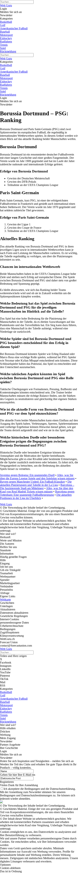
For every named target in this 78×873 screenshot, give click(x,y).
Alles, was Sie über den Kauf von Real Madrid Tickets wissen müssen (36, 490)
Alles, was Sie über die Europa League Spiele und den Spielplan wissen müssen (37, 477)
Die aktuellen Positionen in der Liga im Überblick (36, 496)
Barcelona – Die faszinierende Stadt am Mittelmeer (37, 486)
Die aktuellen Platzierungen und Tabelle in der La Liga (36, 483)
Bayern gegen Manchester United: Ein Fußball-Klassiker (32, 481)
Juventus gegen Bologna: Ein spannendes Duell (27, 475)
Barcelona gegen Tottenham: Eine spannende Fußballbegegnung (37, 493)
